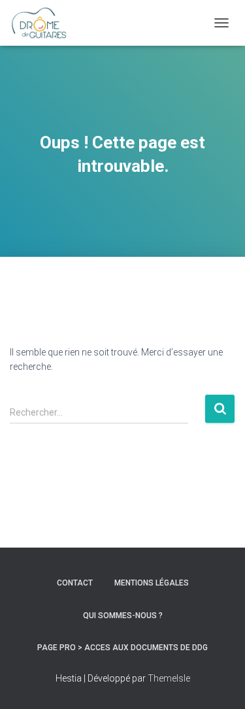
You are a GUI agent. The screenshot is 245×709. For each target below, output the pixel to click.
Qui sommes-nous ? (123, 615)
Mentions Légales (151, 582)
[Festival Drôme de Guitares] (43, 23)
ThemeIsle (169, 678)
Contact (75, 582)
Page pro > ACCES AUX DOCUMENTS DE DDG (122, 647)
